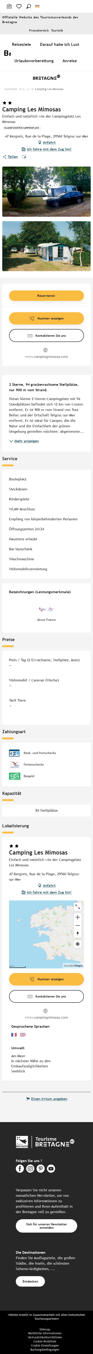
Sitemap (45, 1329)
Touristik (57, 30)
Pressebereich (39, 30)
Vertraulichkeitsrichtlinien (45, 1337)
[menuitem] (22, 44)
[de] (37, 6)
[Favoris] (19, 6)
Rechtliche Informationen (44, 1333)
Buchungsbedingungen (44, 1349)
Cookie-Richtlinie (44, 1341)
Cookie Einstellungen (45, 1345)
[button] (29, 6)
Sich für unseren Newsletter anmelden (46, 1225)
